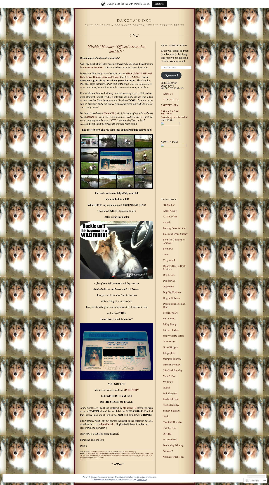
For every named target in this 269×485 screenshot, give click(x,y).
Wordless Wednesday (173, 456)
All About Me (170, 216)
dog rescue (168, 286)
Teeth (165, 416)
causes (166, 254)
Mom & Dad (169, 376)
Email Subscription (174, 45)
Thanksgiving (170, 427)
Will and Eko (99, 458)
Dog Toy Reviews (172, 292)
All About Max (91, 454)
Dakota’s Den (169, 105)
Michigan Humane (172, 358)
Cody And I (169, 260)
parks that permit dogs (108, 456)
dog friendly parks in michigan (110, 454)
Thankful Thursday (172, 422)
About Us (168, 93)
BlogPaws (91, 116)
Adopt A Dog (170, 210)
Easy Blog (140, 454)
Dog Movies (169, 280)
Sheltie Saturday (171, 404)
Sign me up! (171, 75)
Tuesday (167, 433)
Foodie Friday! (170, 312)
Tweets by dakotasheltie (174, 117)
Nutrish (166, 387)
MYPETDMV (94, 456)
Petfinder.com (170, 393)
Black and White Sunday (175, 233)
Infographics (169, 353)
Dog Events (169, 274)
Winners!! (168, 450)
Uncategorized (170, 439)
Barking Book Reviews (174, 228)
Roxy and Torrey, (110, 77)
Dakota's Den (134, 20)
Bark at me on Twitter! (170, 112)
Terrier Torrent (86, 458)
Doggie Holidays (171, 297)
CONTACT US (171, 99)
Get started (160, 4)
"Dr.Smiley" (169, 205)
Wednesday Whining (173, 445)
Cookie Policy (142, 479)
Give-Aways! (169, 341)
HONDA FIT (149, 454)
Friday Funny (169, 324)
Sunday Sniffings (171, 410)
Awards (167, 222)
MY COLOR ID (85, 456)
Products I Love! (171, 399)
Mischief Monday (97, 452)
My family (168, 381)
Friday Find (169, 318)
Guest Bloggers (170, 347)
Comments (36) (130, 452)
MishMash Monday (172, 370)
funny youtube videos (173, 335)
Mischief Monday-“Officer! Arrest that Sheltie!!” (117, 49)
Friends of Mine (171, 330)
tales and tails (145, 456)
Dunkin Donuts (129, 454)
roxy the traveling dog (128, 456)
